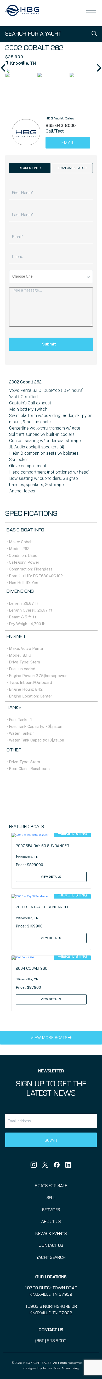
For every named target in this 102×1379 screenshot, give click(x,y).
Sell (51, 1197)
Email (67, 142)
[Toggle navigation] (91, 10)
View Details (51, 876)
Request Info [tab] (30, 167)
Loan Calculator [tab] (72, 167)
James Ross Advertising (61, 1368)
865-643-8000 (61, 125)
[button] (98, 68)
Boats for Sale (51, 1185)
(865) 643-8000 (50, 1340)
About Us (51, 1221)
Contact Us (51, 1245)
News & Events (51, 1233)
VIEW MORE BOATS (49, 1037)
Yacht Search (51, 1257)
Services (51, 1209)
